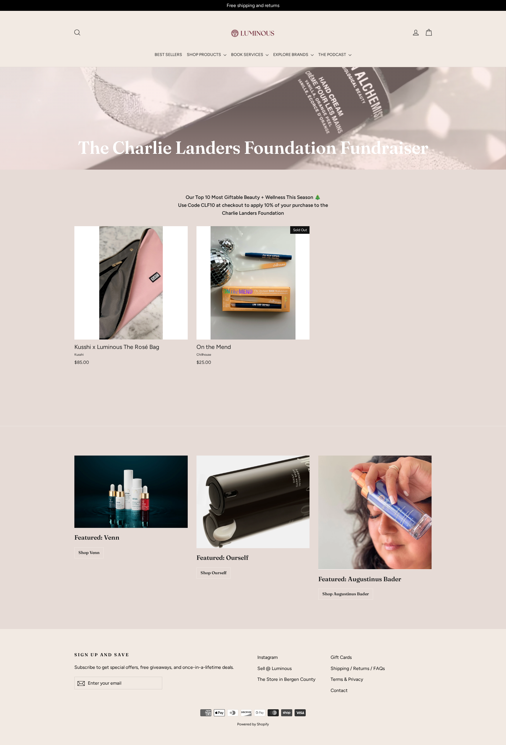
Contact (339, 690)
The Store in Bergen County (286, 679)
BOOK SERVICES (247, 54)
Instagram (267, 657)
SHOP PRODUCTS (204, 54)
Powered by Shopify (253, 724)
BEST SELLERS (168, 54)
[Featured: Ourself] (253, 502)
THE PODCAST (332, 54)
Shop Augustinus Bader (345, 593)
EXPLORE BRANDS (291, 54)
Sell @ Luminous (274, 668)
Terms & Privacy (347, 679)
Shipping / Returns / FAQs (358, 668)
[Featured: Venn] (131, 492)
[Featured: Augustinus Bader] (375, 512)
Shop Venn (89, 552)
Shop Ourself (214, 572)
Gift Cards (341, 657)
